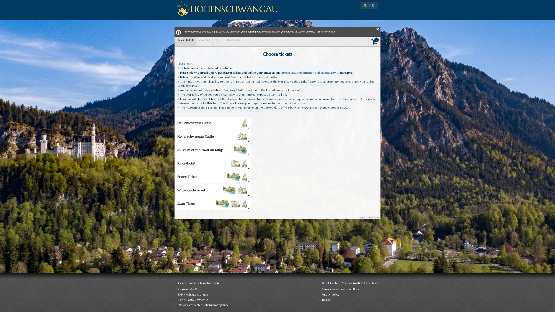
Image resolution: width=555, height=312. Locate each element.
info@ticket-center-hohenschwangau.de (203, 305)
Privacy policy (330, 294)
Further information (325, 31)
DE (365, 5)
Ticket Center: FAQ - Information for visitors (349, 283)
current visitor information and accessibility (308, 73)
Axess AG (375, 217)
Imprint (326, 300)
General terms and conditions (340, 289)
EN (374, 5)
